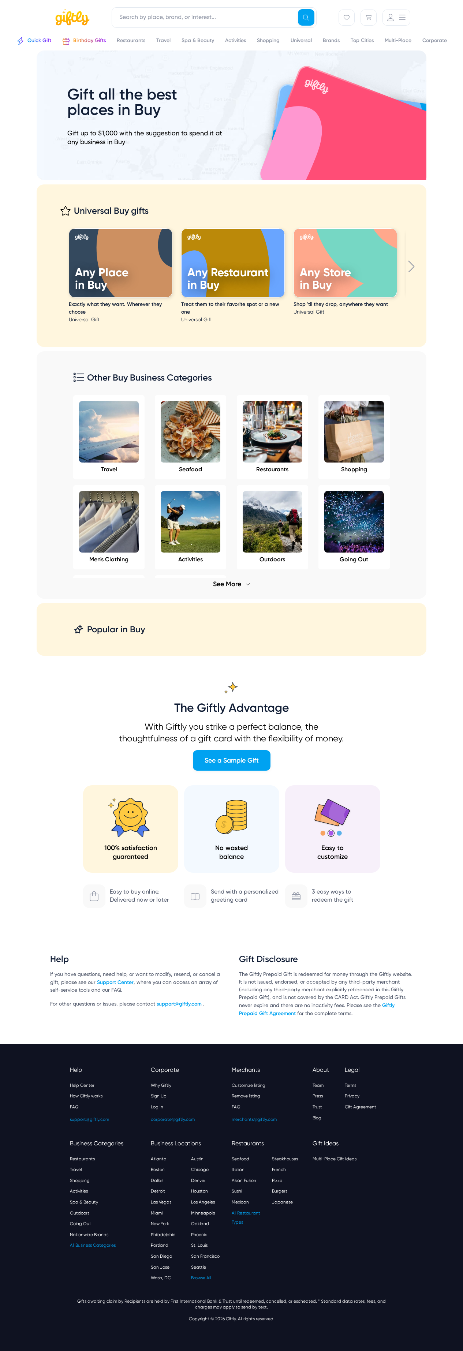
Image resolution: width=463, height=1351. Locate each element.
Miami (157, 1213)
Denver (198, 1180)
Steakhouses (285, 1158)
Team (318, 1085)
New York (160, 1223)
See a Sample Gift (232, 760)
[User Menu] (396, 18)
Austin (197, 1158)
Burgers (279, 1191)
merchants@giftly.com (254, 1119)
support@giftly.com (180, 1004)
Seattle (198, 1267)
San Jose (160, 1267)
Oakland (200, 1223)
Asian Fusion (244, 1180)
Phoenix (199, 1234)
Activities (79, 1191)
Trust (317, 1106)
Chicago (200, 1169)
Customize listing (248, 1085)
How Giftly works (86, 1096)
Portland (159, 1245)
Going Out (80, 1223)
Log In (157, 1106)
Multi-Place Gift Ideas (334, 1158)
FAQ (74, 1106)
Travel (109, 469)
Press (318, 1096)
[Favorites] (347, 18)
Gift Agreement (360, 1106)
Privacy (352, 1096)
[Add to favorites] (171, 229)
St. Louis (199, 1245)
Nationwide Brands (89, 1234)
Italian (238, 1169)
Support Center (115, 982)
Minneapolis (203, 1213)
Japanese (282, 1202)
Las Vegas (161, 1202)
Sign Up (159, 1096)
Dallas (157, 1180)
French (279, 1169)
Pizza (277, 1180)
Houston (199, 1191)
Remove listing (246, 1096)
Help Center (82, 1085)
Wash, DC (161, 1277)
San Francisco (205, 1256)
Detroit (158, 1191)
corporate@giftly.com (173, 1119)
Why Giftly (161, 1085)
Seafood (190, 469)
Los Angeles (203, 1202)
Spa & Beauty (84, 1202)
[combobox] (214, 17)
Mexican (240, 1202)
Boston (158, 1169)
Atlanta (159, 1158)
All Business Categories (93, 1245)
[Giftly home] (71, 18)
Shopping (354, 469)
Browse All (201, 1277)
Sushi (237, 1191)
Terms (350, 1085)
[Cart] (369, 18)
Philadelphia (163, 1234)
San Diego (161, 1256)
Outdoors (79, 1213)
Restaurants (272, 469)
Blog (317, 1117)
